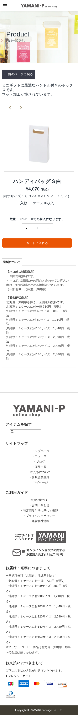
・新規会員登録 (39, 477)
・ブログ (39, 461)
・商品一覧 (39, 466)
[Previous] (10, 107)
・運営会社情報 (39, 521)
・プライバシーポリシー (39, 515)
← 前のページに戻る (18, 74)
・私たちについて (39, 472)
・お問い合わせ (39, 505)
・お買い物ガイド (39, 500)
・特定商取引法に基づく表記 (39, 510)
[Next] (20, 107)
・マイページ (39, 482)
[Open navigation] (5, 5)
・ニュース (39, 456)
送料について (12, 262)
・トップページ (39, 451)
